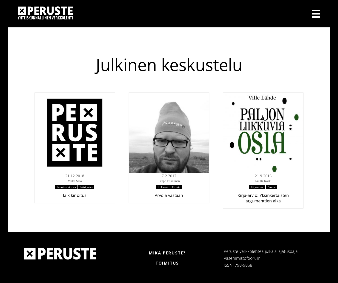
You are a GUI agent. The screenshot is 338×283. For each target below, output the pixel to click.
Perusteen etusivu (66, 187)
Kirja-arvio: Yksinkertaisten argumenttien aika (263, 198)
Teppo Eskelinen (169, 181)
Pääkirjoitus (86, 187)
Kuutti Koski (263, 181)
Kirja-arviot (257, 187)
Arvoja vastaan (169, 195)
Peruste (176, 187)
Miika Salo (75, 181)
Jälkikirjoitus (74, 195)
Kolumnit (163, 187)
